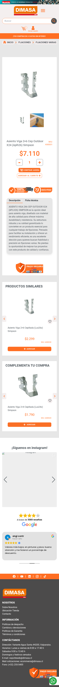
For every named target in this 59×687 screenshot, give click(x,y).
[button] (29, 349)
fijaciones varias (46, 42)
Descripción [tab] (14, 200)
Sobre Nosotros (9, 607)
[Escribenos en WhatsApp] (53, 681)
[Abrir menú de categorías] (43, 10)
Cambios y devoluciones (14, 627)
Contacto (6, 614)
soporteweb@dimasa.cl (20, 658)
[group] (29, 479)
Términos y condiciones (13, 634)
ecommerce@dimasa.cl (31, 661)
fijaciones (24, 42)
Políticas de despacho (12, 624)
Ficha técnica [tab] (31, 200)
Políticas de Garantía (12, 631)
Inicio (10, 42)
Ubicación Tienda (10, 610)
